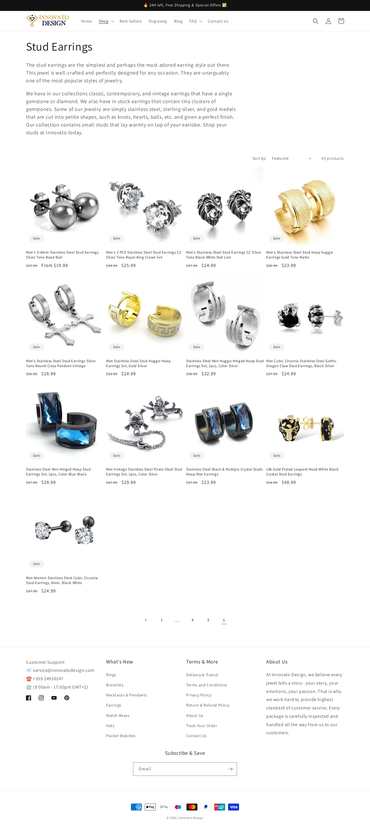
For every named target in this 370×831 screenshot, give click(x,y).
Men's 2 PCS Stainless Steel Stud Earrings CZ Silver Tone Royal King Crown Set (143, 255)
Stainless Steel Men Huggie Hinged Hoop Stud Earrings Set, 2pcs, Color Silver (225, 363)
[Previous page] (146, 620)
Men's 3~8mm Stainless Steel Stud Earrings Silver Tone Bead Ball (62, 255)
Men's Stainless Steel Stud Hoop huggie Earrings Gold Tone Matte (299, 255)
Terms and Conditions (206, 684)
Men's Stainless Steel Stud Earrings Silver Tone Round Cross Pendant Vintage (61, 363)
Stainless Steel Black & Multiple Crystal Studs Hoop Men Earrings (224, 472)
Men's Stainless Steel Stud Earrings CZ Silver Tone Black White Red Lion (223, 255)
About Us (195, 715)
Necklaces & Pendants (126, 695)
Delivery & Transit (202, 674)
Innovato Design (191, 818)
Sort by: (259, 158)
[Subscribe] (230, 769)
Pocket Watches (121, 735)
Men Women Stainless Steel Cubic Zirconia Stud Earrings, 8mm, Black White (62, 580)
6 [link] (224, 620)
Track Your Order (201, 725)
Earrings (113, 705)
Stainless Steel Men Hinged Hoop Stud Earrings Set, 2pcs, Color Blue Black (58, 472)
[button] (105, 21)
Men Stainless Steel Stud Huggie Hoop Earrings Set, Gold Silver (138, 363)
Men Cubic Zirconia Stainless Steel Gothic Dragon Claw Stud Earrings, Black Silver (301, 363)
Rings (111, 674)
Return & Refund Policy (207, 705)
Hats (110, 725)
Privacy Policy (198, 695)
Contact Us (196, 735)
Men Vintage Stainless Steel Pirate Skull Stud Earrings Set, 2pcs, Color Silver (144, 472)
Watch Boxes (118, 715)
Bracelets (114, 684)
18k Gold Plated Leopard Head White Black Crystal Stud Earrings (302, 472)
